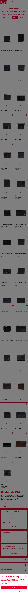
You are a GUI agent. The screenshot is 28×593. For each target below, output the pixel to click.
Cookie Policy (4, 583)
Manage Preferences (5, 581)
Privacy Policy (18, 581)
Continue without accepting (14, 591)
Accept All (14, 587)
